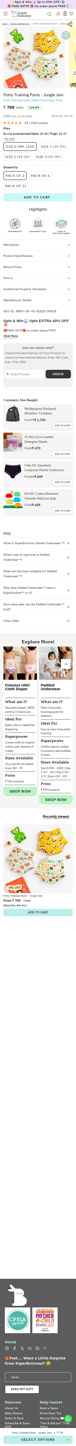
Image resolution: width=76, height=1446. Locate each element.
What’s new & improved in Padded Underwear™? (26, 557)
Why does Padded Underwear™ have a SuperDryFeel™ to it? (29, 590)
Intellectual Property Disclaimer (24, 289)
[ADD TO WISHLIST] (66, 35)
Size (6, 128)
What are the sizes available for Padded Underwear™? (30, 574)
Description (11, 244)
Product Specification (18, 255)
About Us (11, 1408)
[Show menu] (5, 13)
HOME (4, 24)
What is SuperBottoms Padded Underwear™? (34, 543)
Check (58, 374)
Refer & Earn (14, 1418)
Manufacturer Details (17, 300)
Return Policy (12, 267)
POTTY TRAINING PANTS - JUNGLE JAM (53, 24)
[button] (66, 664)
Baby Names (14, 1413)
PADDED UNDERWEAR (20, 24)
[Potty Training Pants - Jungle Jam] (38, 858)
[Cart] (71, 13)
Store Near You (50, 1413)
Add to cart (62, 425)
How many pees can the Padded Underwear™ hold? (33, 607)
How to (8, 278)
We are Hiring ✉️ (52, 1418)
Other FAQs (11, 620)
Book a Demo (49, 1408)
